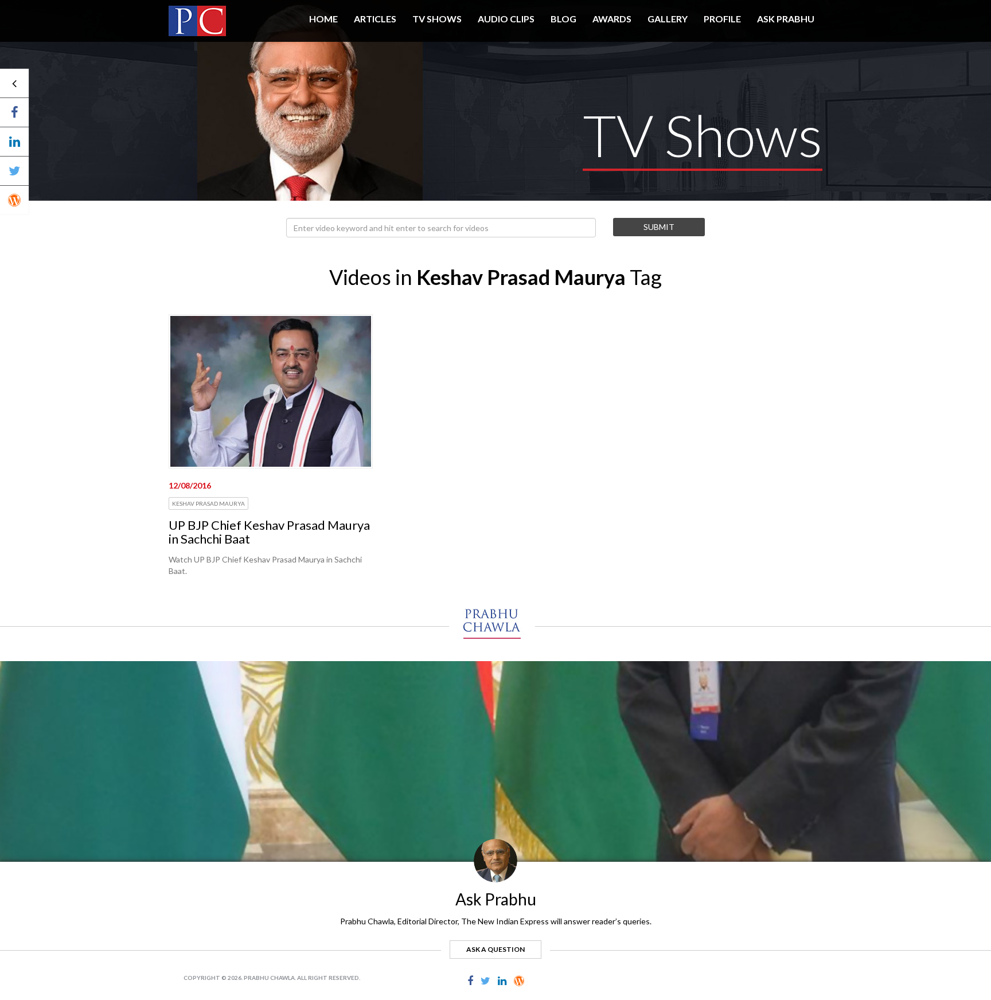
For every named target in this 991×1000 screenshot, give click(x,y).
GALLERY (667, 18)
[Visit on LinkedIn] (14, 141)
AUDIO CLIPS (506, 18)
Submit (658, 227)
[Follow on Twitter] (14, 171)
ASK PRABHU (785, 18)
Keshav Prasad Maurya (208, 503)
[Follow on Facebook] (14, 112)
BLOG (563, 18)
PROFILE (722, 18)
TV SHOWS (437, 18)
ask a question (495, 949)
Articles (375, 18)
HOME (323, 18)
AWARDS (611, 18)
